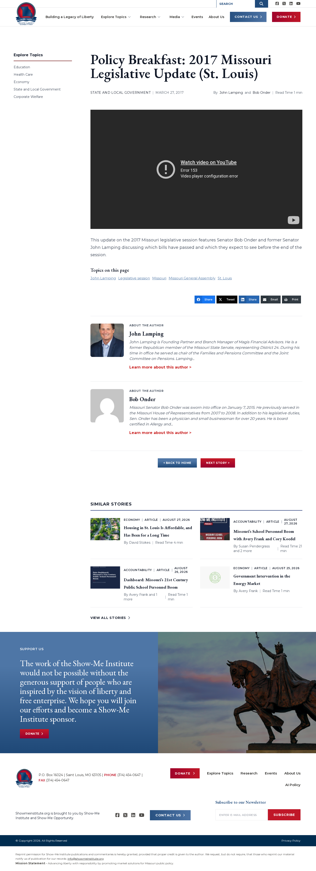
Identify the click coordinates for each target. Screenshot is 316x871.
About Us (216, 17)
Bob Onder (261, 93)
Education (22, 67)
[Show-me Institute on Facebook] (277, 4)
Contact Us (246, 17)
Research (148, 17)
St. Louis (225, 278)
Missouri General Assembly (192, 278)
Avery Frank (138, 595)
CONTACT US (168, 815)
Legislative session (134, 278)
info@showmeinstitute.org (86, 858)
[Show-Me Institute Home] (26, 13)
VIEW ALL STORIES (108, 618)
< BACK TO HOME (177, 463)
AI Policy (293, 785)
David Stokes (139, 542)
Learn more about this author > (160, 367)
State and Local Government (37, 89)
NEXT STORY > (217, 463)
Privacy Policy (291, 840)
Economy (21, 82)
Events (197, 17)
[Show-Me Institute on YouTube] (298, 4)
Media (175, 17)
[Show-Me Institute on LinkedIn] (291, 4)
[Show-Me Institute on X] (284, 4)
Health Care (23, 74)
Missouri (159, 278)
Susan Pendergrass (254, 546)
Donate (284, 17)
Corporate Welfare (28, 97)
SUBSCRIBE (284, 815)
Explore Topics (114, 17)
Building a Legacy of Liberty (70, 17)
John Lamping (231, 93)
